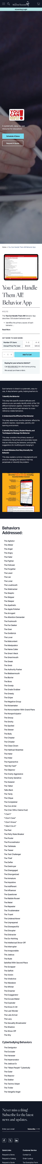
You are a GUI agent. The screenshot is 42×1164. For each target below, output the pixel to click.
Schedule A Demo (13, 136)
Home (4, 247)
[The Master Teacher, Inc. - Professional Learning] (21, 3)
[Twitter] (10, 1140)
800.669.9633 (13, 367)
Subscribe (32, 1129)
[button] (4, 4)
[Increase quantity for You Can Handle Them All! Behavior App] (11, 354)
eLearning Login (21, 9)
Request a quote (12, 143)
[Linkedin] (16, 1140)
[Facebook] (4, 1140)
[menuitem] (4, 4)
